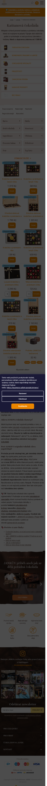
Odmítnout (23, 399)
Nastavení (22, 393)
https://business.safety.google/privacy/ (23, 388)
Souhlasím (22, 406)
